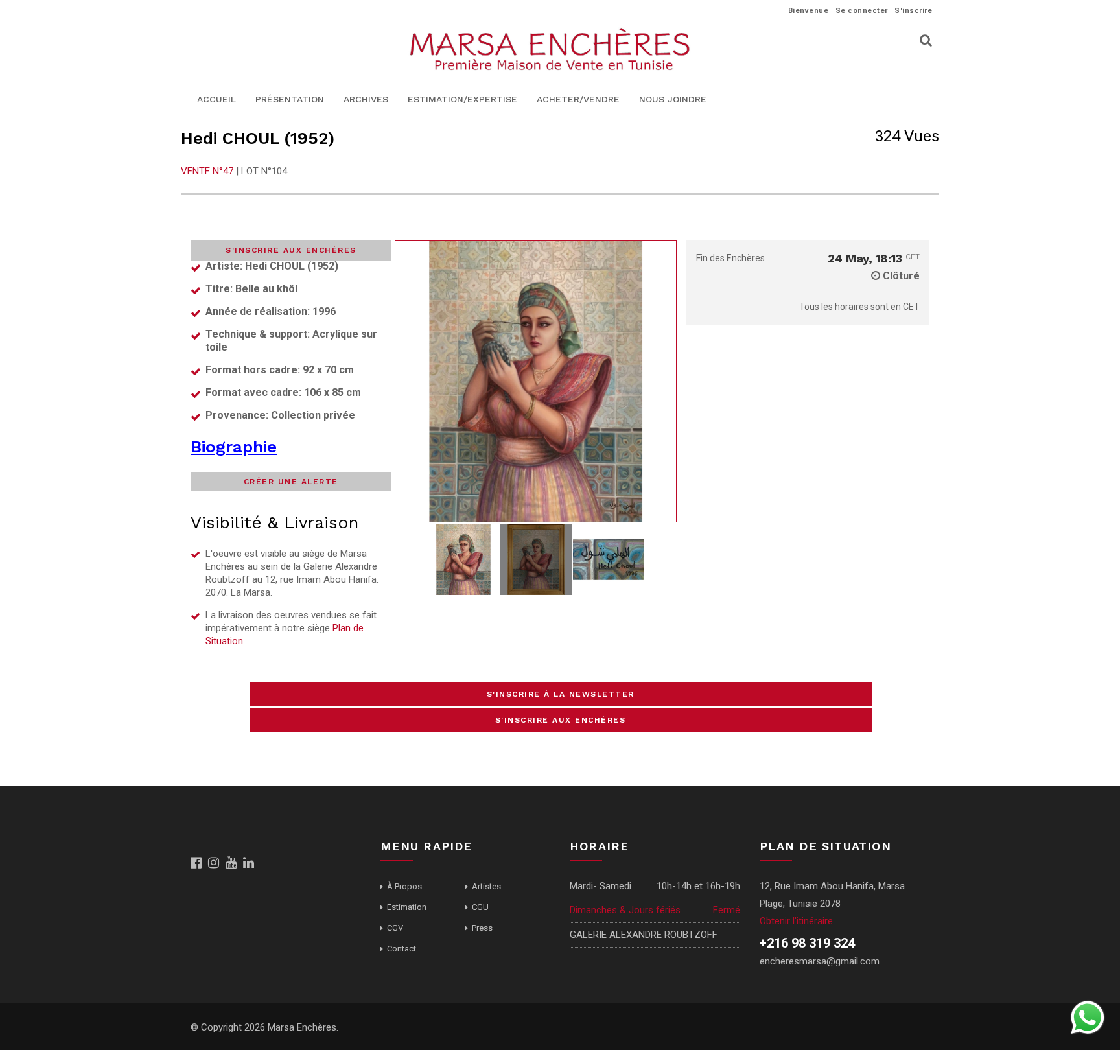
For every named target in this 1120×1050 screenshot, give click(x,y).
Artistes (486, 886)
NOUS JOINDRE (672, 99)
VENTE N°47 (207, 171)
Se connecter (861, 10)
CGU (480, 907)
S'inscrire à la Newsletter (561, 694)
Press (482, 928)
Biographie (234, 446)
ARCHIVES (366, 99)
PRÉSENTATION (289, 99)
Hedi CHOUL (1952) (257, 138)
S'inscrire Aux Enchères (291, 250)
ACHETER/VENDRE (578, 99)
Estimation (406, 907)
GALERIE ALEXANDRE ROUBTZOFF (644, 934)
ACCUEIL (216, 99)
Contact (401, 948)
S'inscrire (913, 10)
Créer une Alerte (291, 481)
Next (663, 382)
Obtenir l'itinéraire (796, 921)
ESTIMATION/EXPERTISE (462, 99)
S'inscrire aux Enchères (560, 720)
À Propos (404, 886)
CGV (395, 928)
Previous (408, 382)
